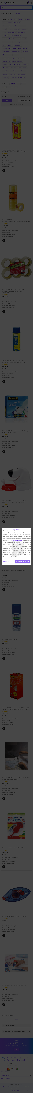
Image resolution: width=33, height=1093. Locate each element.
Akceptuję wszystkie (22, 561)
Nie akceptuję (16, 529)
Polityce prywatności (16, 540)
